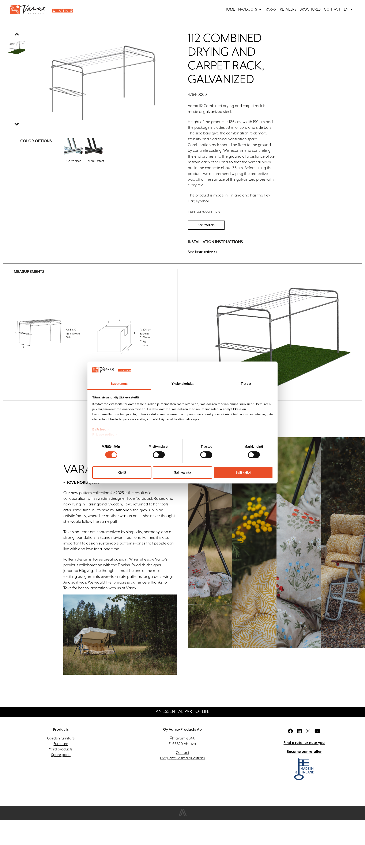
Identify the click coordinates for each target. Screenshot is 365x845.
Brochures (310, 9)
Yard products (61, 749)
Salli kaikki (243, 472)
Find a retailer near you (304, 743)
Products (247, 9)
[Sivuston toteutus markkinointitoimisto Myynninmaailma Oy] (182, 815)
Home (230, 9)
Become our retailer (304, 752)
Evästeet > (100, 429)
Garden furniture (61, 738)
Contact (332, 9)
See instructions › (202, 252)
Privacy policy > (104, 434)
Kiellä (122, 472)
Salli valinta (182, 472)
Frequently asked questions (182, 758)
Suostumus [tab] (119, 383)
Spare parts (61, 755)
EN (346, 9)
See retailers (206, 225)
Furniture (60, 744)
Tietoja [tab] (246, 383)
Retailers (288, 9)
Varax (271, 9)
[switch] (159, 454)
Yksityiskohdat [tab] (182, 383)
